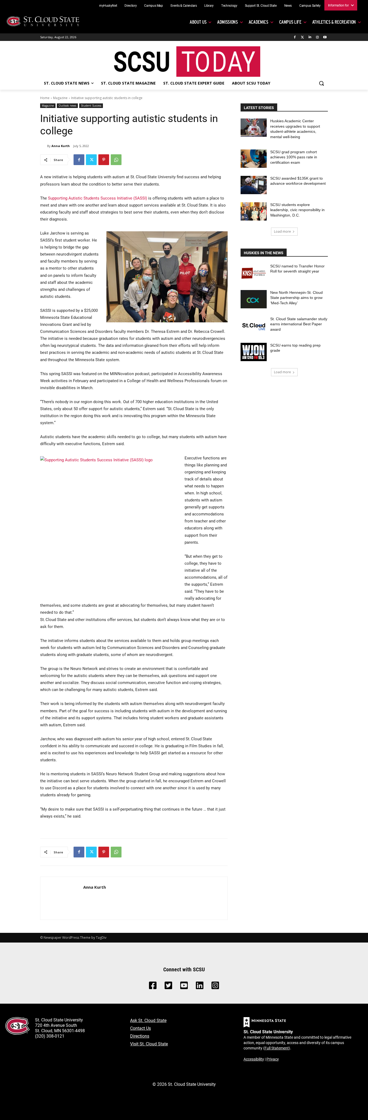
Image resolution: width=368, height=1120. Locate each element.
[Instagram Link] (215, 987)
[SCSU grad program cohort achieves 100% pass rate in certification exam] (254, 158)
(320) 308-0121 (49, 1036)
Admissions (227, 22)
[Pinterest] (103, 159)
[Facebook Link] (153, 987)
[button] (321, 83)
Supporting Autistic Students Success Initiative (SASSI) (97, 198)
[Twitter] (302, 37)
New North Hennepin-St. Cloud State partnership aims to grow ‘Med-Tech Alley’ (296, 297)
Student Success (91, 105)
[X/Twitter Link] (168, 987)
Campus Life (290, 22)
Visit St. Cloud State (149, 1043)
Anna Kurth (60, 146)
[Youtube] (325, 37)
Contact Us (140, 1028)
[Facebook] (295, 37)
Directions (139, 1036)
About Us (198, 22)
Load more (282, 231)
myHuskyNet (108, 5)
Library (209, 5)
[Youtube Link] (184, 987)
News (288, 5)
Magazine (60, 98)
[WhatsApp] (116, 159)
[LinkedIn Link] (200, 987)
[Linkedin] (310, 37)
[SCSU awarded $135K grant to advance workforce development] (254, 185)
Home (45, 98)
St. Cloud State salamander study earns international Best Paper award (298, 324)
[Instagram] (317, 37)
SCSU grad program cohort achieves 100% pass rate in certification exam (293, 157)
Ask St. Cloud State (148, 1020)
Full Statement (277, 1048)
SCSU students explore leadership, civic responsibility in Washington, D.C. (297, 210)
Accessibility (254, 1059)
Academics (258, 22)
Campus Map (153, 5)
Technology (229, 5)
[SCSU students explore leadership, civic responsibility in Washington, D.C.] (254, 211)
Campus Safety (309, 5)
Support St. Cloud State (261, 5)
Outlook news (67, 105)
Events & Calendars (184, 5)
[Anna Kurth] (43, 146)
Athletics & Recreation (334, 22)
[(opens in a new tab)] (254, 273)
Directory (130, 5)
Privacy (272, 1059)
